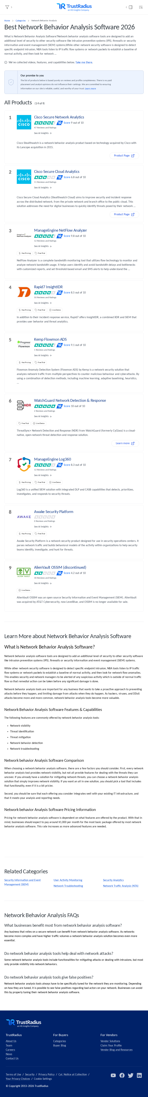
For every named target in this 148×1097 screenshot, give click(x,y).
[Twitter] (131, 1075)
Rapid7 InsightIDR (48, 287)
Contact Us (12, 1058)
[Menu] (140, 7)
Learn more (90, 88)
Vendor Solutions (110, 1041)
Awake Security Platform (53, 512)
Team (9, 1045)
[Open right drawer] (130, 7)
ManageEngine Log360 (52, 459)
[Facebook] (122, 1075)
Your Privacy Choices (18, 1079)
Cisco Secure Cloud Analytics (56, 172)
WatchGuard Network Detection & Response (70, 401)
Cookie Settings (43, 1079)
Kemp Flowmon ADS (50, 340)
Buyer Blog (59, 1045)
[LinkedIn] (139, 1075)
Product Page (122, 155)
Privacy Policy (46, 1074)
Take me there (83, 62)
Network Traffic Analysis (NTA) (120, 886)
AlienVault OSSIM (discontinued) (60, 568)
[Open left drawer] (7, 7)
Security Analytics (113, 880)
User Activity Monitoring (68, 880)
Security (29, 1074)
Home (7, 20)
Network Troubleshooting (68, 886)
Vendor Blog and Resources (116, 1050)
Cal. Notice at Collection (72, 1074)
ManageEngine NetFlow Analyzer (60, 231)
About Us (11, 1041)
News (9, 1054)
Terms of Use (13, 1074)
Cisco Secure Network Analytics (59, 117)
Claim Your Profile (111, 1045)
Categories (21, 20)
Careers (10, 1050)
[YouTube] (113, 1075)
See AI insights (41, 133)
